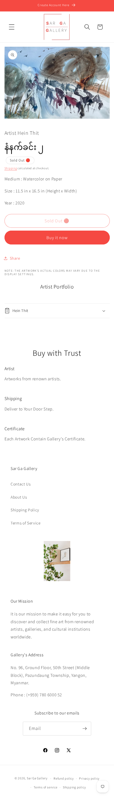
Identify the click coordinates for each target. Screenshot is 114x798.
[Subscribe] (84, 729)
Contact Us (21, 484)
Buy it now (57, 237)
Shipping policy (74, 787)
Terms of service (45, 787)
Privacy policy (89, 778)
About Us (19, 497)
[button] (11, 27)
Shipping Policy (25, 509)
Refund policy (64, 778)
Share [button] (15, 258)
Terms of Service (26, 523)
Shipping (11, 168)
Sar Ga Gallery (37, 778)
